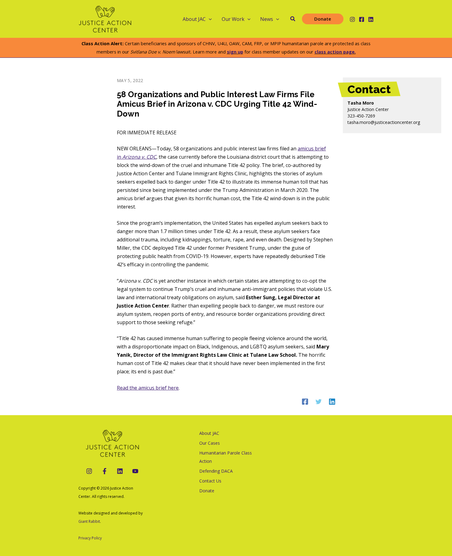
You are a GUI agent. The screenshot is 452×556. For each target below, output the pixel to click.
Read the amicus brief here (148, 387)
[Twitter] (318, 401)
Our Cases (209, 443)
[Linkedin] (371, 19)
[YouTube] (135, 471)
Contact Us (210, 481)
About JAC (209, 433)
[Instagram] (352, 19)
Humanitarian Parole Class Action (225, 457)
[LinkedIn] (120, 471)
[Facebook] (361, 19)
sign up (235, 52)
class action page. (335, 52)
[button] (209, 19)
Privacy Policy (90, 538)
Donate (206, 491)
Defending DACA (216, 471)
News (266, 19)
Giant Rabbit (89, 521)
